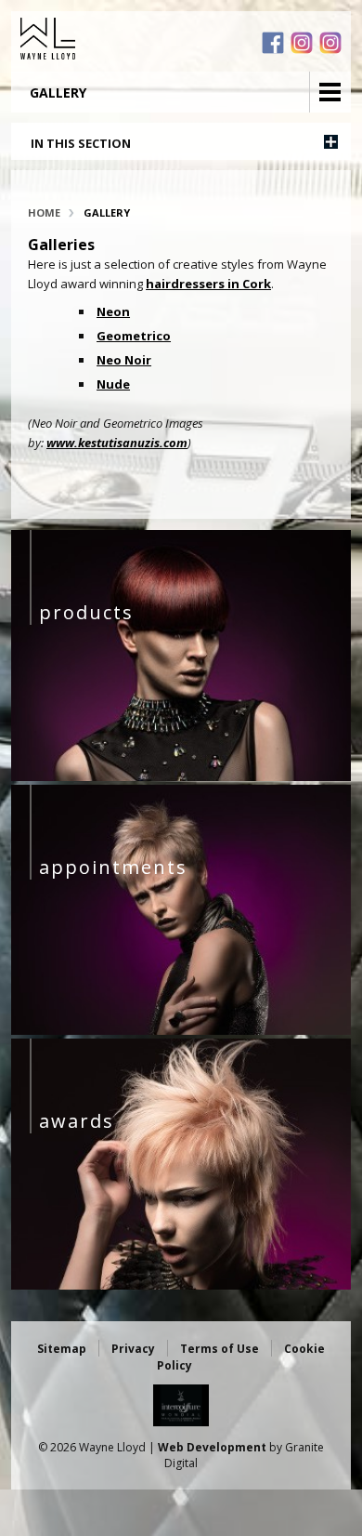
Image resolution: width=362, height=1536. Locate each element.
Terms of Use (219, 1349)
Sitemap (61, 1349)
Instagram (302, 43)
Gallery (107, 212)
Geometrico (134, 335)
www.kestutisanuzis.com (116, 442)
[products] (181, 776)
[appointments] (181, 1030)
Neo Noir (124, 359)
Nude (113, 384)
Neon (113, 311)
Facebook (273, 43)
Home (44, 212)
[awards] (181, 1285)
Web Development (212, 1447)
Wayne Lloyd (110, 39)
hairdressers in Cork (208, 283)
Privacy (133, 1349)
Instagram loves (330, 43)
